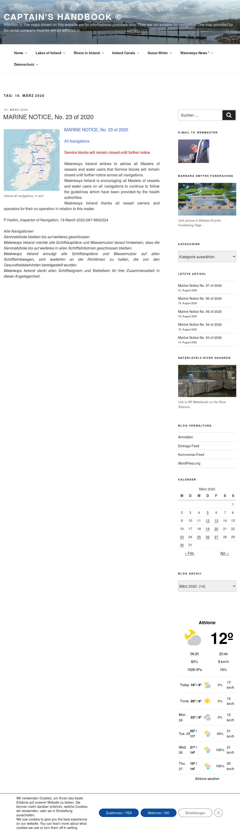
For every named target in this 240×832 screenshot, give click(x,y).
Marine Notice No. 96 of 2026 (200, 298)
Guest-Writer (158, 52)
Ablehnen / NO (158, 812)
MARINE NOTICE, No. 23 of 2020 (48, 116)
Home (18, 52)
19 (208, 528)
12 (208, 520)
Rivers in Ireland (87, 52)
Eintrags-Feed (188, 445)
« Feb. (190, 553)
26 (208, 536)
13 (216, 520)
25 (199, 536)
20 (216, 528)
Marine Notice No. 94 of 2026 (200, 324)
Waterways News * (194, 52)
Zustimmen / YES (119, 812)
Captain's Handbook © (63, 16)
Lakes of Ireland (48, 52)
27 (216, 536)
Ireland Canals (123, 52)
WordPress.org (189, 463)
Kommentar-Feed (191, 454)
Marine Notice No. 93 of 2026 (200, 337)
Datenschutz (24, 64)
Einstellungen (195, 812)
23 (182, 536)
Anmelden (185, 437)
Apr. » (224, 553)
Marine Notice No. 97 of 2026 (200, 285)
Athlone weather (207, 778)
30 (182, 544)
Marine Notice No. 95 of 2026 (200, 311)
